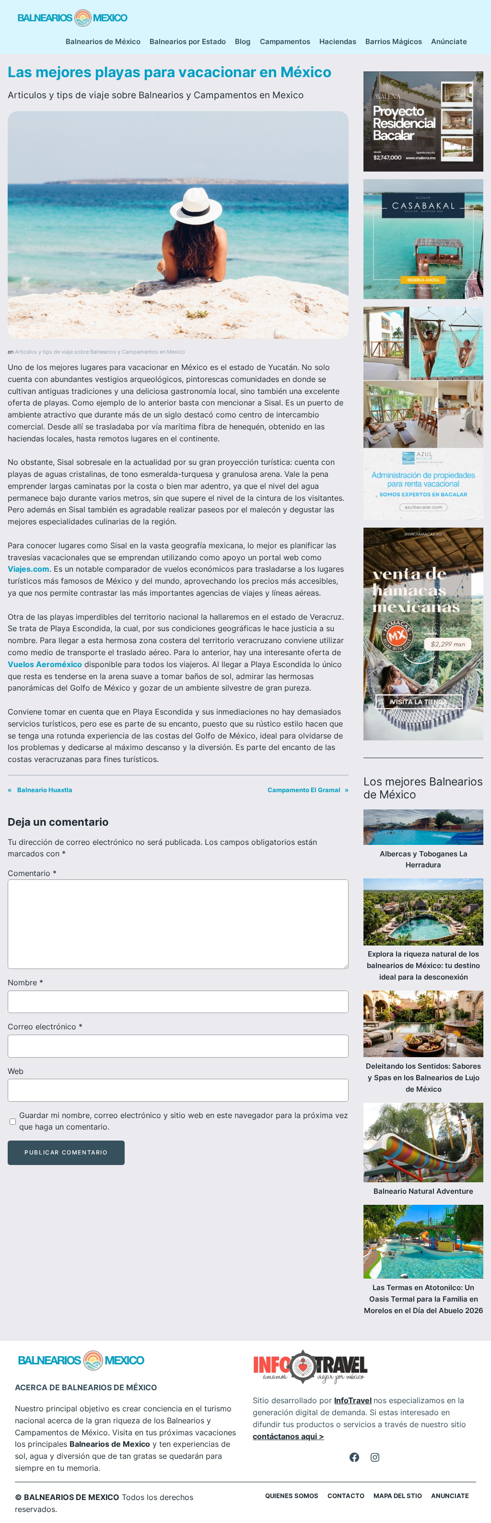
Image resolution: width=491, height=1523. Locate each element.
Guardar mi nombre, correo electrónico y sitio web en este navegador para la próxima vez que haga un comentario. (183, 1121)
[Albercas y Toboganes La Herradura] (423, 828)
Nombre (25, 982)
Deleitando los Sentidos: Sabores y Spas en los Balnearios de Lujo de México (423, 1077)
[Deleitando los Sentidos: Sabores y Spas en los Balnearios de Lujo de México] (423, 1026)
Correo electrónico (45, 1026)
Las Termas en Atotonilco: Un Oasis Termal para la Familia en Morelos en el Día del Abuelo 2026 (423, 1299)
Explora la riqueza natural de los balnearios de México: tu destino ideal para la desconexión (423, 965)
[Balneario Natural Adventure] (423, 1144)
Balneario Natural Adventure (423, 1191)
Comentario (32, 873)
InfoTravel (353, 1400)
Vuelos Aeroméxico (45, 664)
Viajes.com (28, 569)
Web (15, 1071)
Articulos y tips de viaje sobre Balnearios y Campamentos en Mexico (156, 95)
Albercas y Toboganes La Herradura (424, 859)
